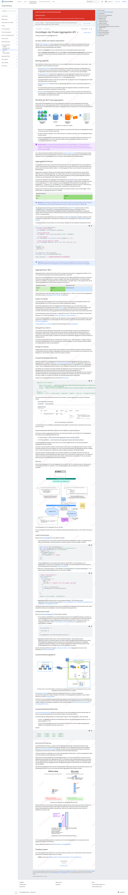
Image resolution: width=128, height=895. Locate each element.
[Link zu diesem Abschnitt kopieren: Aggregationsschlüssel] (54, 161)
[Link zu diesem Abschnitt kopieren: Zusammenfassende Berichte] (59, 709)
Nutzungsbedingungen (24, 892)
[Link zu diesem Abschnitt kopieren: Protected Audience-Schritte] (50, 611)
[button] (8, 16)
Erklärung (51, 857)
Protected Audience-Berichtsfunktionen (63, 621)
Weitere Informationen (40, 15)
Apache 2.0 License (91, 871)
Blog (54, 1)
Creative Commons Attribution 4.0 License (68, 871)
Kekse (25, 1)
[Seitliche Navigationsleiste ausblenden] (16, 892)
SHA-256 (73, 207)
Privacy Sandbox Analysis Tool (98, 884)
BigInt (72, 179)
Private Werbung (33, 1)
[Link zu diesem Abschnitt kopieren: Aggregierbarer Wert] (52, 270)
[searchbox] (9, 11)
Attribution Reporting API (69, 153)
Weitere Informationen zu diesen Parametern (65, 315)
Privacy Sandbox (38, 28)
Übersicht (19, 1)
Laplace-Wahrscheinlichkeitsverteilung (47, 749)
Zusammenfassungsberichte (63, 363)
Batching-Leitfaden (50, 696)
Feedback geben (87, 32)
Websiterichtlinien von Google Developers (60, 872)
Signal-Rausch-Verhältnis (55, 295)
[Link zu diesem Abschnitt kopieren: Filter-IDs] (42, 461)
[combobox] (93, 1)
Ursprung (61, 307)
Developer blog (23, 884)
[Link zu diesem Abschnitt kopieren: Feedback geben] (49, 849)
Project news (22, 886)
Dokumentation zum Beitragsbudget (62, 844)
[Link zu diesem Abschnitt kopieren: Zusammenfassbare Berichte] (58, 358)
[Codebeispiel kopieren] (91, 226)
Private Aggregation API (44, 44)
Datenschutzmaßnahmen (44, 1)
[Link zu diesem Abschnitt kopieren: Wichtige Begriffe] (50, 61)
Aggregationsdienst (42, 693)
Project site (58, 884)
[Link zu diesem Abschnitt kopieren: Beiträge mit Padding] (49, 347)
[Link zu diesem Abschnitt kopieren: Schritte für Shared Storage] (50, 535)
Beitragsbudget (74, 324)
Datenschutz (33, 892)
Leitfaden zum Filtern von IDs (63, 648)
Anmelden (124, 1)
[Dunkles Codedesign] (89, 226)
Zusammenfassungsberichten (44, 712)
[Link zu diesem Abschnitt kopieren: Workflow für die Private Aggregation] (65, 100)
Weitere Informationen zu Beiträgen (43, 324)
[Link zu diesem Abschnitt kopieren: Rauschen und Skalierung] (52, 743)
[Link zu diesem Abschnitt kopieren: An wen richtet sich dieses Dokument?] (65, 41)
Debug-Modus (65, 378)
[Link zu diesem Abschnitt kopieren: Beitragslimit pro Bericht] (52, 328)
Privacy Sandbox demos (97, 886)
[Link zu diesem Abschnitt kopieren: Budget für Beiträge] (49, 299)
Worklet (41, 91)
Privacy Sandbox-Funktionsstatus (42, 18)
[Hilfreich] (90, 29)
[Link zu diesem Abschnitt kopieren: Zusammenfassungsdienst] (56, 655)
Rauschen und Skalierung (41, 321)
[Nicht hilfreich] (92, 29)
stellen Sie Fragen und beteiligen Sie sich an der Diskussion (67, 857)
